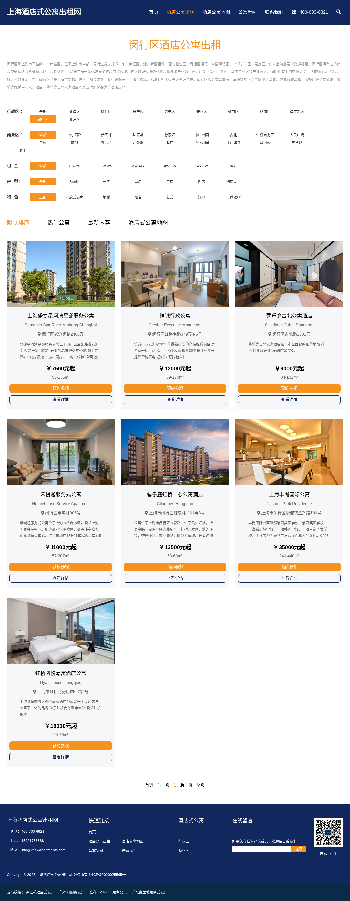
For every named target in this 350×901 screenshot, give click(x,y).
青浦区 (74, 119)
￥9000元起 (289, 368)
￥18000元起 (61, 726)
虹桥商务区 (265, 135)
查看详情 (61, 399)
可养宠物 (233, 197)
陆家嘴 (138, 135)
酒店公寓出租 (180, 12)
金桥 (42, 143)
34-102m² (289, 377)
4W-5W (170, 166)
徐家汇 (169, 135)
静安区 (169, 112)
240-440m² (289, 556)
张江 (22, 150)
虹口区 (233, 112)
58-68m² (174, 556)
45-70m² (60, 735)
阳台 (138, 197)
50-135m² (60, 377)
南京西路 (74, 135)
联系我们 (274, 12)
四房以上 (233, 181)
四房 (201, 181)
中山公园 (201, 135)
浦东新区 (297, 112)
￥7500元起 (60, 368)
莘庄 (169, 143)
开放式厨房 (75, 197)
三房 (169, 181)
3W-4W (138, 166)
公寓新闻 (247, 12)
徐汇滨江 (233, 143)
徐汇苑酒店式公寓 (40, 892)
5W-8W (202, 166)
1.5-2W (74, 166)
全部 (42, 112)
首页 (153, 12)
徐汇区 (106, 112)
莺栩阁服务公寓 (72, 892)
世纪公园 (201, 143)
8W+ (233, 166)
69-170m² (175, 377)
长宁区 (138, 112)
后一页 (186, 785)
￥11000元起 (61, 547)
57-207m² (60, 556)
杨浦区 (265, 112)
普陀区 (201, 112)
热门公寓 (58, 222)
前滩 (74, 143)
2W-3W (106, 166)
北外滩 (138, 143)
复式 (169, 197)
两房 (138, 181)
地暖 (106, 197)
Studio (74, 181)
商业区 (183, 850)
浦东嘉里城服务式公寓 (150, 892)
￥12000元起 (175, 368)
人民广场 (297, 135)
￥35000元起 (289, 547)
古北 (233, 135)
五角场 (297, 143)
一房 (106, 181)
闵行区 (42, 119)
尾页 (201, 785)
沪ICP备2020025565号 (107, 875)
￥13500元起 (175, 547)
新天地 (106, 135)
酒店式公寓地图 (148, 222)
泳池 (201, 197)
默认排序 (18, 222)
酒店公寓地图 (216, 12)
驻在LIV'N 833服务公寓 (108, 892)
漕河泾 (265, 143)
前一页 (163, 785)
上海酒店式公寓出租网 (44, 12)
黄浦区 (74, 112)
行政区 (183, 841)
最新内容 (99, 222)
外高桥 (106, 143)
